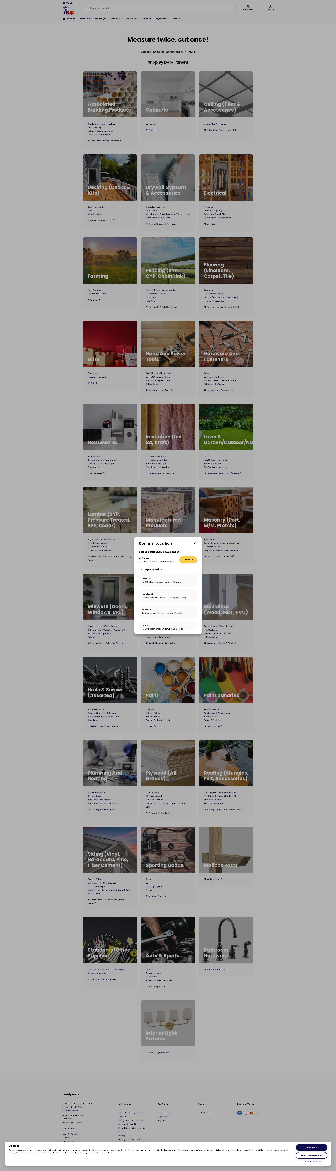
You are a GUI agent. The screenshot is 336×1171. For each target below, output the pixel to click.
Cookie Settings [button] (97, 1153)
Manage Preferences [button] (311, 1161)
